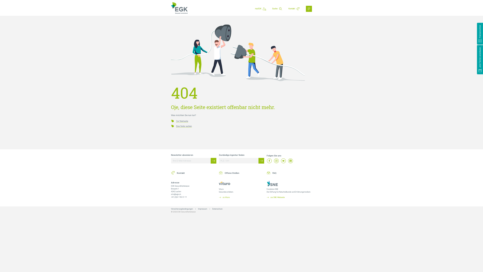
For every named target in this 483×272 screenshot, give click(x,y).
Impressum (202, 209)
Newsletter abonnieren (182, 155)
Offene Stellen (232, 173)
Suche (275, 8)
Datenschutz (217, 209)
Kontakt (291, 8)
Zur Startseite (182, 121)
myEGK (258, 8)
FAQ (274, 173)
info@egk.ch (176, 194)
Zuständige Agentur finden (231, 155)
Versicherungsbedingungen (182, 209)
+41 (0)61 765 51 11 (179, 197)
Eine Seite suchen (184, 126)
